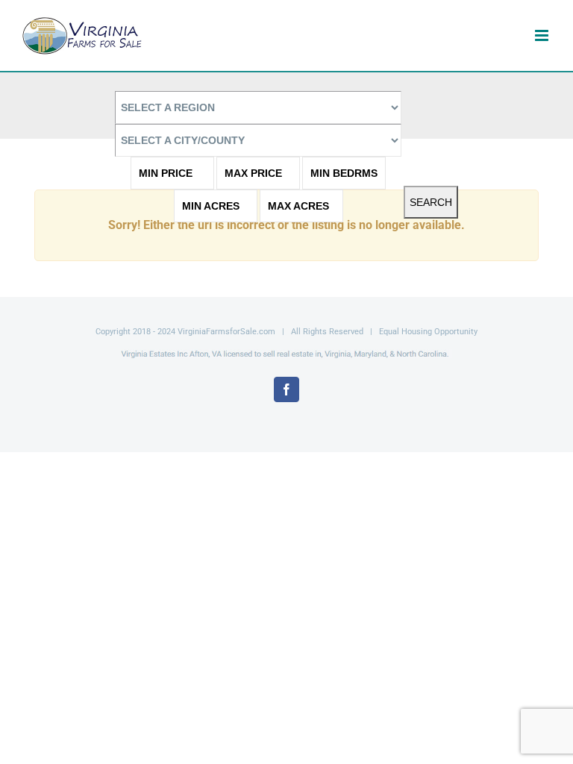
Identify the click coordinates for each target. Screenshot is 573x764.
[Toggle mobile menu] (543, 35)
